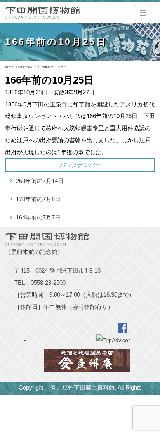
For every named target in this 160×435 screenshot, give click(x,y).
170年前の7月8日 (38, 199)
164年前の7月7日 (38, 217)
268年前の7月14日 (40, 180)
